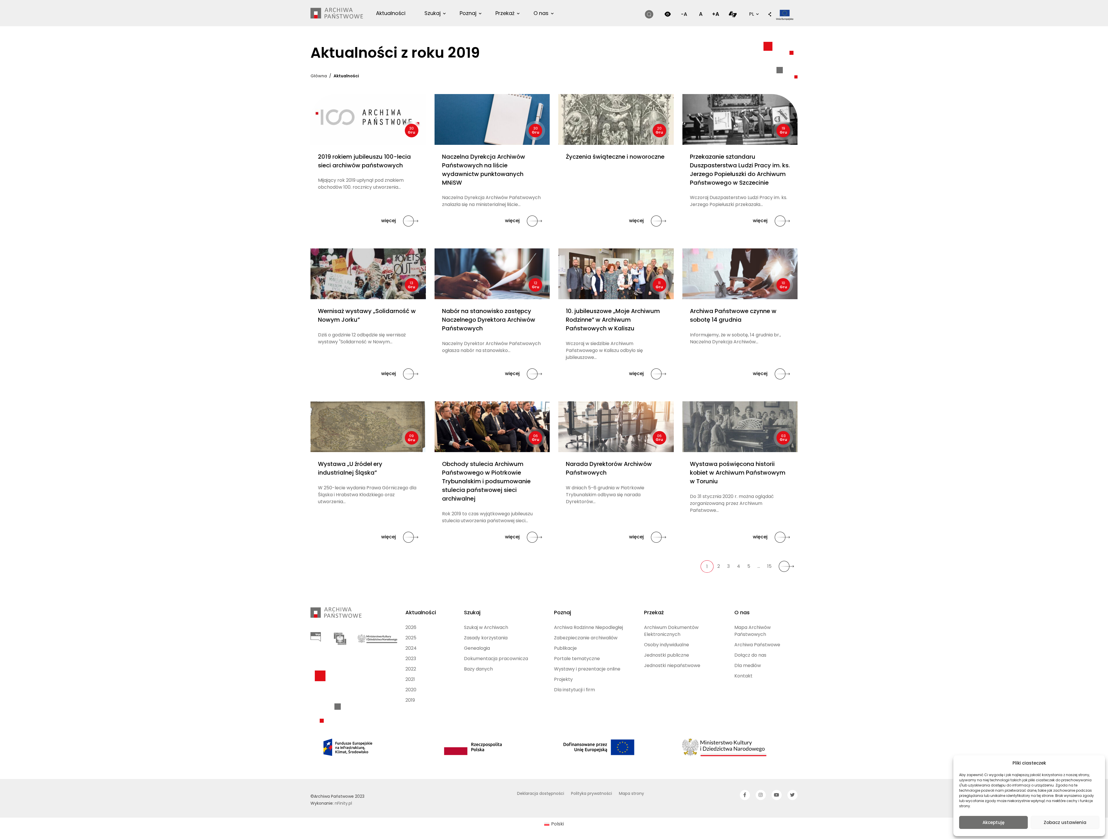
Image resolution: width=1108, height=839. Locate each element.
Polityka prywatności (591, 793)
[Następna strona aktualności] (786, 566)
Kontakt (743, 676)
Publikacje (565, 648)
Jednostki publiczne (666, 655)
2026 (410, 627)
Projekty (563, 679)
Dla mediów (747, 665)
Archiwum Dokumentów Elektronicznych (671, 631)
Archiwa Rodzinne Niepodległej (588, 627)
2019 (410, 700)
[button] (770, 14)
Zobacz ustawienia (1065, 822)
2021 (410, 679)
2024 (411, 648)
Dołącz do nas (750, 655)
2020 (410, 689)
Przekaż (504, 13)
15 (769, 566)
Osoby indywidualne (666, 644)
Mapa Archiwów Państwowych (752, 631)
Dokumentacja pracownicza (496, 658)
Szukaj (432, 13)
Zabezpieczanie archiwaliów (585, 637)
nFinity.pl (343, 803)
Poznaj (468, 13)
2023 (410, 658)
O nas (541, 13)
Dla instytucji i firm (574, 689)
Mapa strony (631, 793)
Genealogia (477, 648)
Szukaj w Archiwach (486, 627)
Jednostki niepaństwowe (672, 665)
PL (753, 13)
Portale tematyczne (577, 658)
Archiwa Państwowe (757, 644)
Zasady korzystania (486, 637)
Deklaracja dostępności (540, 793)
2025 (410, 637)
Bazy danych (478, 669)
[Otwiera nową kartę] (733, 14)
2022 (410, 669)
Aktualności (390, 13)
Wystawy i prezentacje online (587, 669)
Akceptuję (993, 822)
